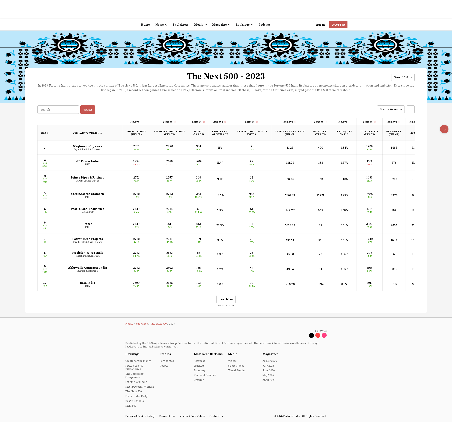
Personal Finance (205, 375)
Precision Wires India (87, 252)
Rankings (132, 354)
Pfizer (87, 224)
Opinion (199, 380)
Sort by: (390, 109)
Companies (167, 360)
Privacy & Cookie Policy (140, 416)
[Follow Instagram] (324, 335)
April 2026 (268, 380)
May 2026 (268, 375)
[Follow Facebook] (305, 335)
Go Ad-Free (338, 24)
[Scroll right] (444, 129)
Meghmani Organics (87, 146)
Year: (401, 77)
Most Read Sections (208, 354)
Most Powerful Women (139, 386)
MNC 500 (130, 405)
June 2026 (268, 370)
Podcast (264, 24)
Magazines (270, 354)
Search (87, 109)
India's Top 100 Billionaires (134, 367)
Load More (226, 299)
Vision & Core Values (192, 416)
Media (232, 354)
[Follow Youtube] (317, 335)
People (164, 365)
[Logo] (123, 24)
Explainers (181, 24)
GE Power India (87, 161)
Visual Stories (237, 370)
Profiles (165, 354)
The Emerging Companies (134, 375)
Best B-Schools (134, 401)
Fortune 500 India (136, 382)
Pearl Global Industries (87, 209)
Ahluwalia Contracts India (87, 267)
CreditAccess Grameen (87, 194)
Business (199, 360)
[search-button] (308, 24)
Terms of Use (167, 416)
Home (145, 24)
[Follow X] (311, 335)
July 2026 (268, 365)
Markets (199, 365)
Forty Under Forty (136, 396)
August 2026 (269, 360)
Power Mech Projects (87, 239)
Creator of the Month (138, 360)
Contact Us (216, 416)
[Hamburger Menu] (107, 24)
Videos (232, 360)
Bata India (87, 282)
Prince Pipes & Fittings (87, 177)
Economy (199, 370)
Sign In (320, 24)
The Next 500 (133, 391)
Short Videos (236, 365)
